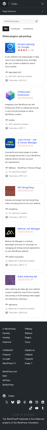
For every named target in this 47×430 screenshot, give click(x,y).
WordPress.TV (9, 363)
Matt (5, 376)
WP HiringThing (26, 187)
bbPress (6, 380)
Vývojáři (6, 359)
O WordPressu (9, 329)
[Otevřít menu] (43, 3)
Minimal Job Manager (29, 228)
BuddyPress (8, 384)
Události (28, 354)
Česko (11, 396)
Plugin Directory (9, 11)
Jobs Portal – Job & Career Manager (27, 141)
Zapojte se (30, 350)
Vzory (27, 342)
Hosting (6, 337)
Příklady (28, 329)
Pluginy (28, 337)
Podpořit (29, 359)
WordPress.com (10, 371)
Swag (28, 363)
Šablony (28, 333)
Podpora (7, 354)
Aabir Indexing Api (27, 276)
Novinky (6, 333)
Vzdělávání (8, 350)
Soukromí (7, 342)
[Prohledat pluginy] (36, 21)
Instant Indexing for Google (26, 45)
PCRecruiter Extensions (24, 93)
